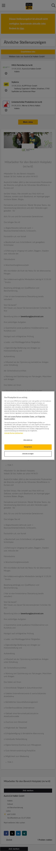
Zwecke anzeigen (28, 453)
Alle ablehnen (28, 440)
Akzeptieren (28, 447)
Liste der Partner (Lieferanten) (13, 433)
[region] (28, 425)
